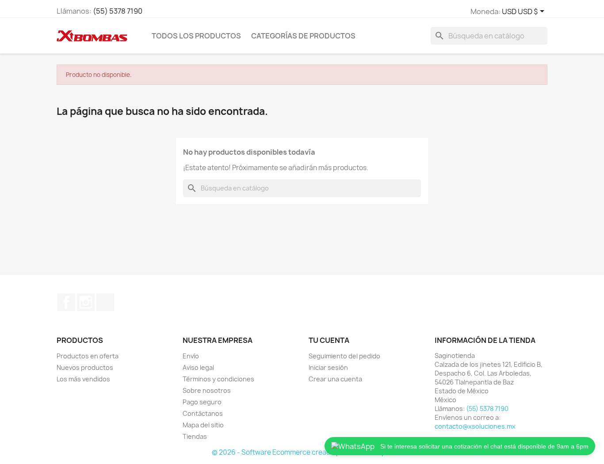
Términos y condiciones (218, 379)
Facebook (66, 302)
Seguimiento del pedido (344, 356)
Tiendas (195, 436)
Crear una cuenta (335, 379)
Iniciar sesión (328, 367)
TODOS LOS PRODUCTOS (196, 36)
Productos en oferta (88, 356)
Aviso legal (198, 367)
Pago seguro (202, 402)
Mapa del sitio (203, 425)
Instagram (86, 302)
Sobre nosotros (207, 390)
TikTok (105, 302)
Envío (191, 356)
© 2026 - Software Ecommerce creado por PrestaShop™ (302, 452)
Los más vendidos (83, 379)
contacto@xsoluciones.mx (475, 426)
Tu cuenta (329, 340)
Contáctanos (203, 413)
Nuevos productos (85, 367)
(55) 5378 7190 (117, 11)
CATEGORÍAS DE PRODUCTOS (303, 36)
